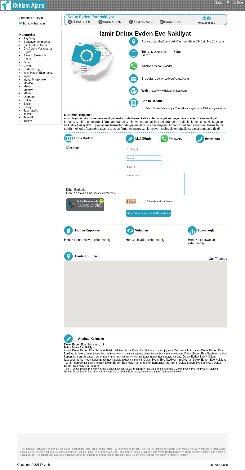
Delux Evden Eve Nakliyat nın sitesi (165, 359)
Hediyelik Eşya (33, 69)
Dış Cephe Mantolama (38, 48)
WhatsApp (175, 138)
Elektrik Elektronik (35, 55)
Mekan (28, 86)
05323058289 (158, 51)
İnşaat (27, 76)
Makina (28, 83)
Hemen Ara (212, 138)
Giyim (27, 65)
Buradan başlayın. (34, 23)
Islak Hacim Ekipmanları (39, 72)
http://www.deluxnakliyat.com (168, 90)
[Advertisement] (145, 406)
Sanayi (28, 107)
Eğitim (27, 52)
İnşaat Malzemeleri (35, 79)
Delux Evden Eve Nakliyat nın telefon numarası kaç (137, 362)
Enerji (27, 58)
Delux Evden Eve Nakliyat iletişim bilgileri (97, 350)
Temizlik (29, 117)
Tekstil (27, 114)
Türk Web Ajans (218, 464)
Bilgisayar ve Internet (37, 41)
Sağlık (27, 103)
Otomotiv (29, 96)
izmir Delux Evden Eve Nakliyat (191, 362)
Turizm (28, 120)
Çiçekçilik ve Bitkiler (36, 45)
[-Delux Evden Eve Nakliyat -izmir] (23, 9)
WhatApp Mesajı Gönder (156, 66)
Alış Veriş (29, 38)
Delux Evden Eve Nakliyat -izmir (84, 344)
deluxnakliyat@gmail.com (173, 78)
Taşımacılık (31, 110)
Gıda (27, 62)
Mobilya (28, 89)
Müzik (27, 93)
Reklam (28, 100)
